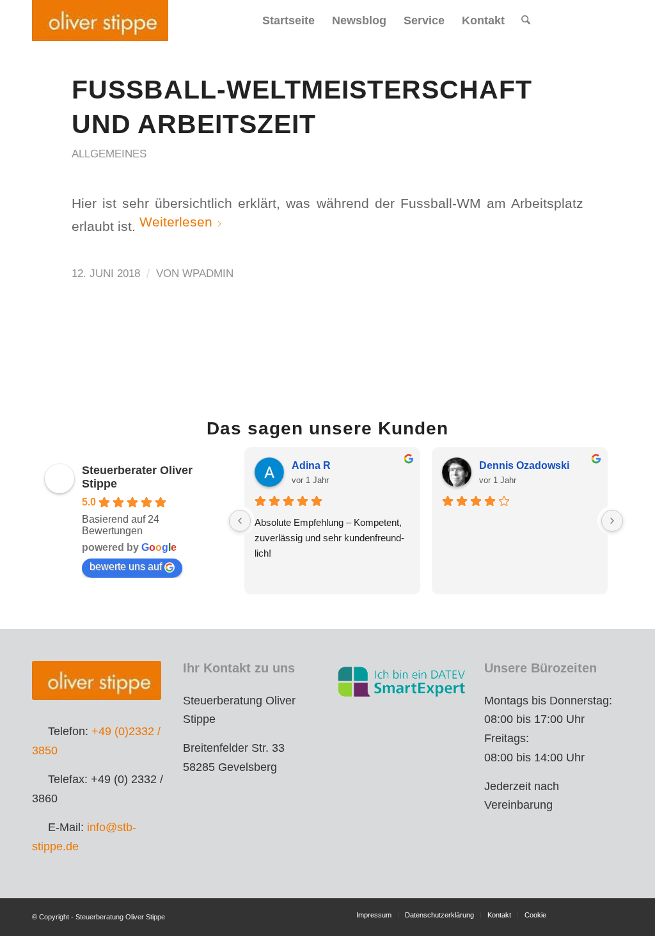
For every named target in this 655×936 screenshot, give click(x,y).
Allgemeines (109, 154)
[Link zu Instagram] (594, 19)
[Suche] (526, 20)
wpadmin (207, 273)
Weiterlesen (175, 221)
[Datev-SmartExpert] (402, 681)
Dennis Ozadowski (524, 465)
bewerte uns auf (126, 566)
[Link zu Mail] (613, 19)
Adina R (311, 465)
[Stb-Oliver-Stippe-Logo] (100, 20)
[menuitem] (288, 20)
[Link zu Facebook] (575, 19)
